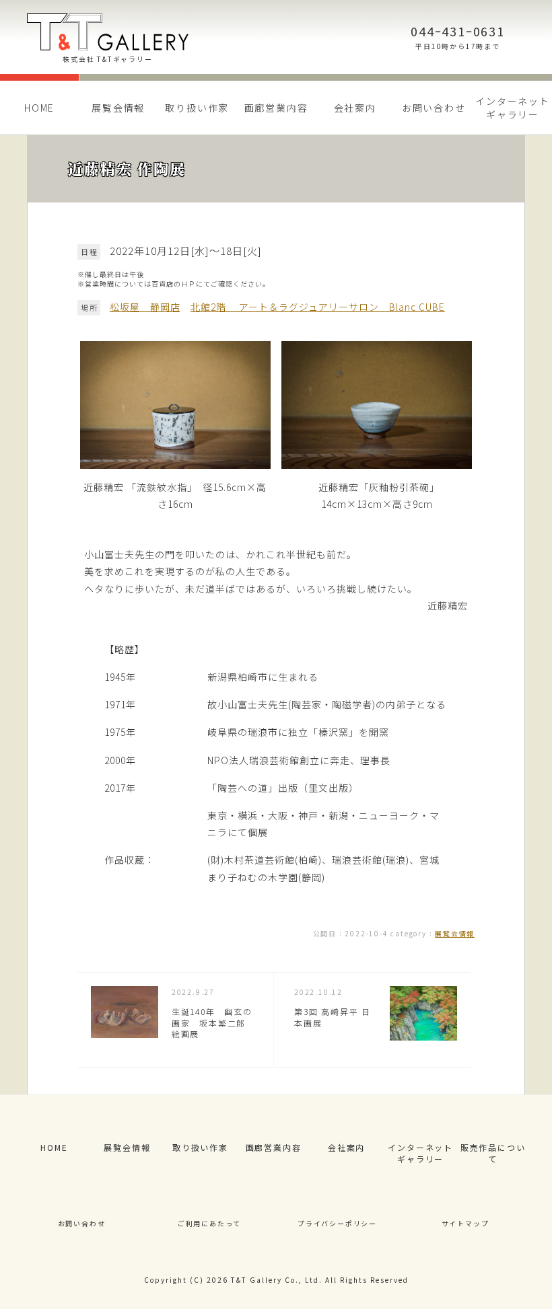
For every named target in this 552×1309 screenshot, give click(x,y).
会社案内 (355, 107)
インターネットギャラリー (420, 1153)
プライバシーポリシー (337, 1223)
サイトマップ (465, 1223)
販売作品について (493, 1153)
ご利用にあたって (209, 1223)
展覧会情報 (118, 107)
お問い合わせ (434, 107)
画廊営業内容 (276, 107)
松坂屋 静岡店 (145, 306)
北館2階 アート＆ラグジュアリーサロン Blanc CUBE (318, 306)
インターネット (512, 107)
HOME (39, 107)
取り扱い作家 (197, 107)
